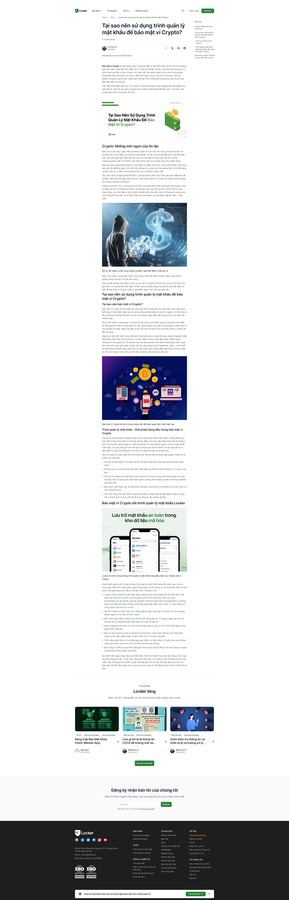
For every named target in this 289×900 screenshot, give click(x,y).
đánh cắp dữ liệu (150, 352)
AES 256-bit (123, 598)
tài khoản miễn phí (175, 665)
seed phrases (124, 622)
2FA (120, 494)
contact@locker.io (88, 855)
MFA (129, 494)
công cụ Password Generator (137, 633)
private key (109, 622)
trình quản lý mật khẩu (139, 86)
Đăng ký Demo (142, 11)
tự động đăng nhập (142, 611)
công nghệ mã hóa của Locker (118, 607)
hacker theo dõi (120, 352)
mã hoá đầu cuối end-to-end (143, 598)
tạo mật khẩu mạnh (130, 476)
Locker (179, 584)
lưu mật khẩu (124, 611)
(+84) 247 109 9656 (93, 858)
